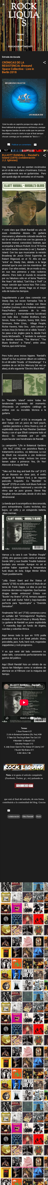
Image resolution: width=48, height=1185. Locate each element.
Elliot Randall (28, 816)
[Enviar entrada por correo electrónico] (35, 145)
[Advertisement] (24, 908)
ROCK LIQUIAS (24, 15)
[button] (44, 63)
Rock (38, 816)
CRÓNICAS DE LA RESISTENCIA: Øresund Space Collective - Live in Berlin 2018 (18, 67)
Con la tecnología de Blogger (25, 1167)
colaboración (13, 816)
